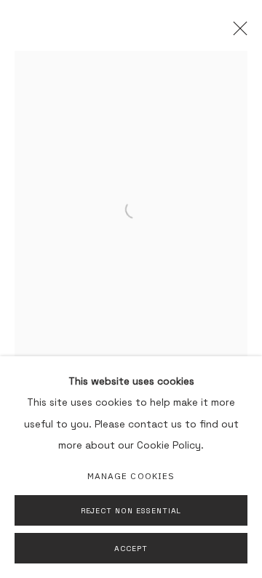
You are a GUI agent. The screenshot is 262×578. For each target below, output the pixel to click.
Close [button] (236, 33)
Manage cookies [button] (131, 475)
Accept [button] (131, 548)
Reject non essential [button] (131, 510)
